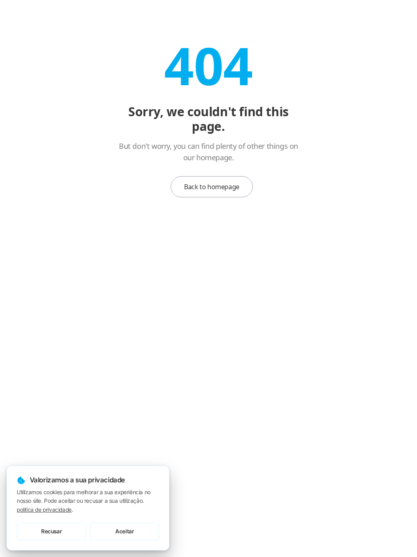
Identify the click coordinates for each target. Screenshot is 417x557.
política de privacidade (44, 509)
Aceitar (124, 531)
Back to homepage (211, 186)
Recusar (51, 531)
